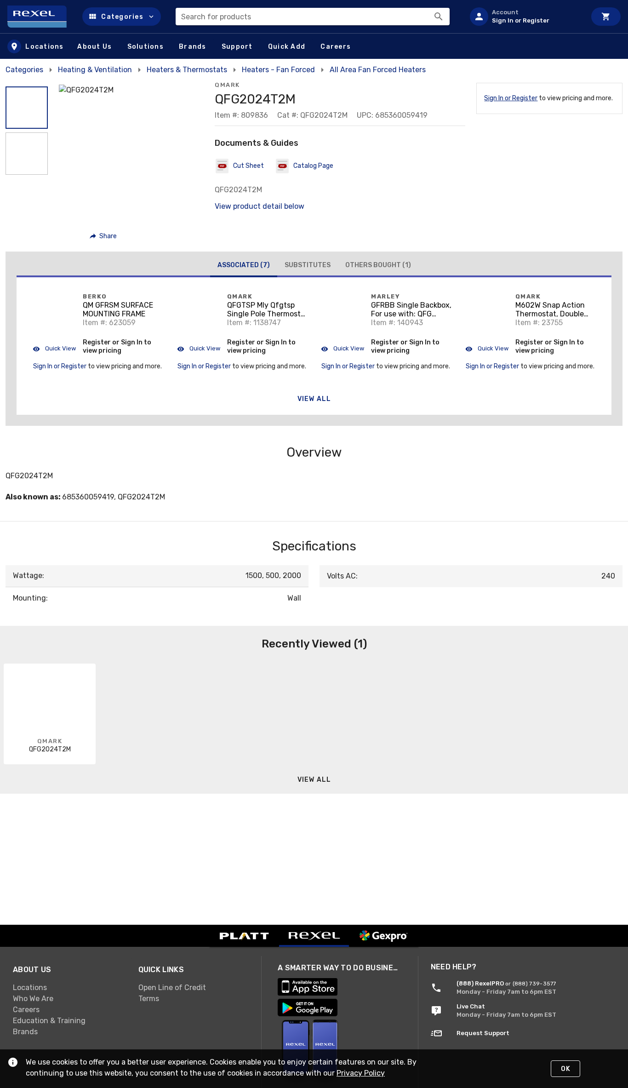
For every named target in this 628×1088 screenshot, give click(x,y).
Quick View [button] (60, 348)
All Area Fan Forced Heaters (378, 69)
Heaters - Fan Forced (278, 69)
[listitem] (524, 16)
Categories (24, 69)
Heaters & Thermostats (187, 69)
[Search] (438, 16)
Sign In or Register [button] (59, 366)
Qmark (227, 84)
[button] (121, 16)
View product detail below (259, 206)
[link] (68, 987)
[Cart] (606, 16)
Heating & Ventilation (95, 69)
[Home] (41, 17)
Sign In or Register (510, 98)
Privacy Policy (361, 1073)
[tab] (243, 266)
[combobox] (313, 16)
